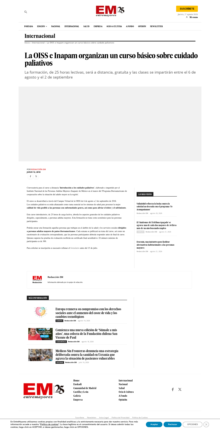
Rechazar (172, 424)
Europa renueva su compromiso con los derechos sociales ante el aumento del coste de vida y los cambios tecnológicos (88, 312)
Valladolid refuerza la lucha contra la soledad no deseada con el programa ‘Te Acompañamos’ (155, 206)
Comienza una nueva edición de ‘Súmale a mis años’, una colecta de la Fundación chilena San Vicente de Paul (86, 333)
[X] (36, 176)
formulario (74, 247)
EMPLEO (141, 232)
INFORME (59, 362)
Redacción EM (38, 169)
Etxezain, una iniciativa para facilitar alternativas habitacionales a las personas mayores (155, 245)
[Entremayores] (110, 10)
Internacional (40, 36)
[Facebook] (30, 176)
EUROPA (59, 321)
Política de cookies (49, 424)
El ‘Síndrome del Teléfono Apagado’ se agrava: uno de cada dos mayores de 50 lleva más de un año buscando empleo (156, 225)
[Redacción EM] (37, 279)
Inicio (27, 42)
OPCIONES (192, 424)
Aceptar (154, 424)
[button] (25, 12)
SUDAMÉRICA (61, 342)
